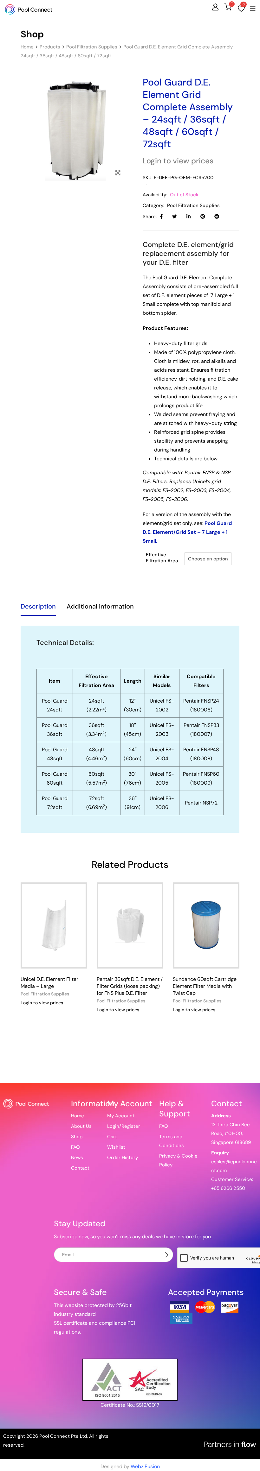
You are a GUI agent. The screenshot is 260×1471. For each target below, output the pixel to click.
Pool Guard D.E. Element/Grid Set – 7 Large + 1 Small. (187, 532)
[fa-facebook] (161, 216)
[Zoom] (118, 173)
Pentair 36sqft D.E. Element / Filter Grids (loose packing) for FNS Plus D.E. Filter (130, 986)
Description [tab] (38, 606)
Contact (80, 1168)
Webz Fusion (145, 1466)
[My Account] (215, 6)
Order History (122, 1157)
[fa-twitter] (174, 216)
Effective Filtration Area (162, 558)
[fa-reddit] (216, 216)
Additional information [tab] (100, 606)
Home (77, 1116)
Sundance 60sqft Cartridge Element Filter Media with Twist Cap (205, 986)
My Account (120, 1116)
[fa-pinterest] (202, 216)
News (77, 1157)
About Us (81, 1126)
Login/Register (123, 1126)
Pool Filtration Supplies (193, 205)
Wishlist (116, 1147)
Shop (76, 1136)
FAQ (75, 1147)
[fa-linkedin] (188, 216)
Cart (112, 1136)
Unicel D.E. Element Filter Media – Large (49, 982)
